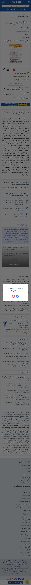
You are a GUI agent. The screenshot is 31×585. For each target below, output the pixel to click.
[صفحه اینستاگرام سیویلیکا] (13, 296)
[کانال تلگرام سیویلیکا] (17, 296)
